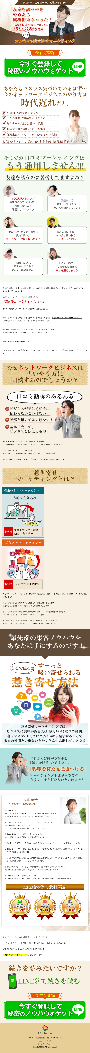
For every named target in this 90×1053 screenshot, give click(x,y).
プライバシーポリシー (45, 1044)
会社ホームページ (45, 1041)
